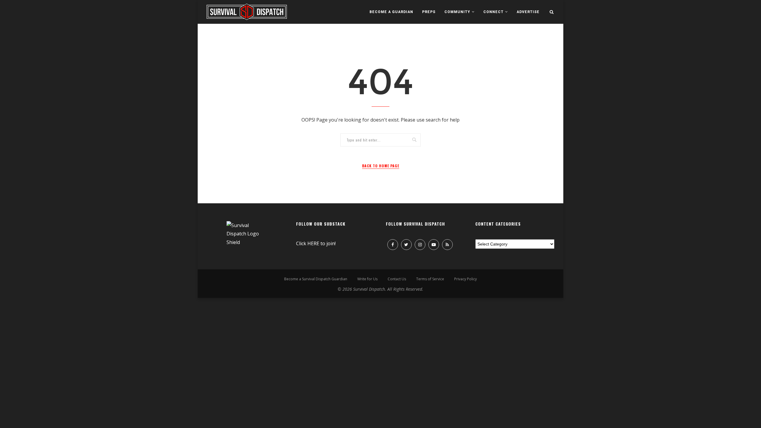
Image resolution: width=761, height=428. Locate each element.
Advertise (528, 12)
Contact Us (397, 278)
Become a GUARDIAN (391, 12)
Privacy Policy (465, 278)
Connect (493, 12)
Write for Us (367, 278)
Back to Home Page (380, 165)
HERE (313, 243)
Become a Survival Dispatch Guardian (315, 278)
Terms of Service (430, 278)
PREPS (428, 12)
